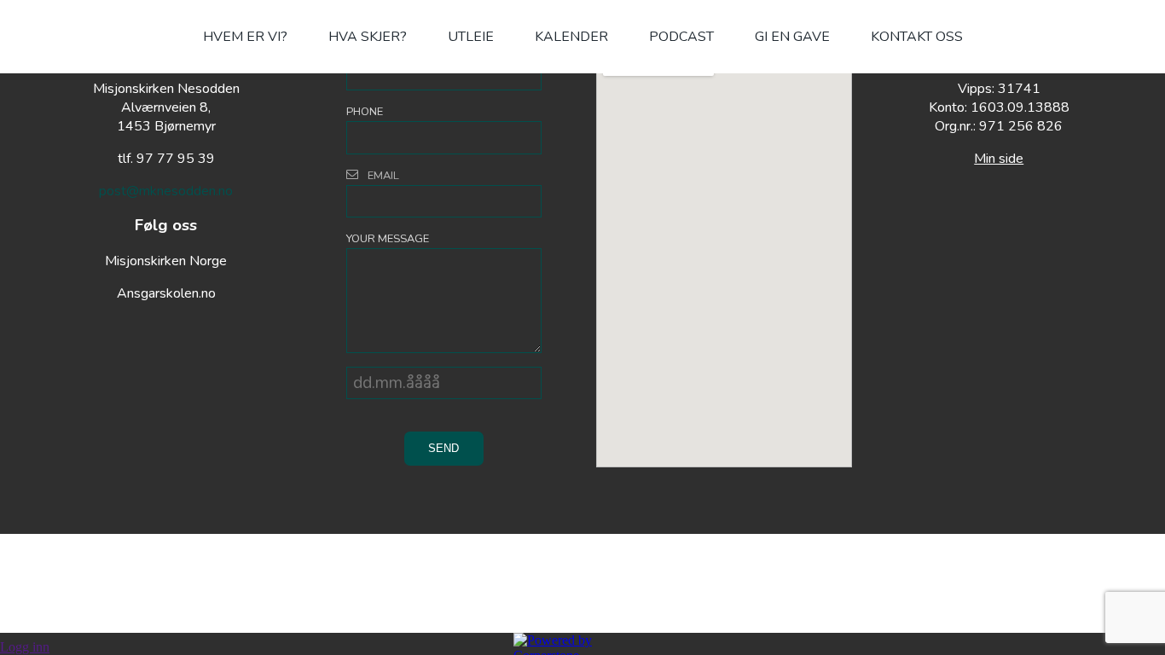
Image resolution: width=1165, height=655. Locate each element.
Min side (998, 158)
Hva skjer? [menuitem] (367, 36)
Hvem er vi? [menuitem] (245, 36)
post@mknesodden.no (166, 191)
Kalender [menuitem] (571, 36)
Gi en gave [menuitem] (792, 36)
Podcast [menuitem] (681, 36)
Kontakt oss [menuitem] (917, 36)
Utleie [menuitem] (471, 36)
